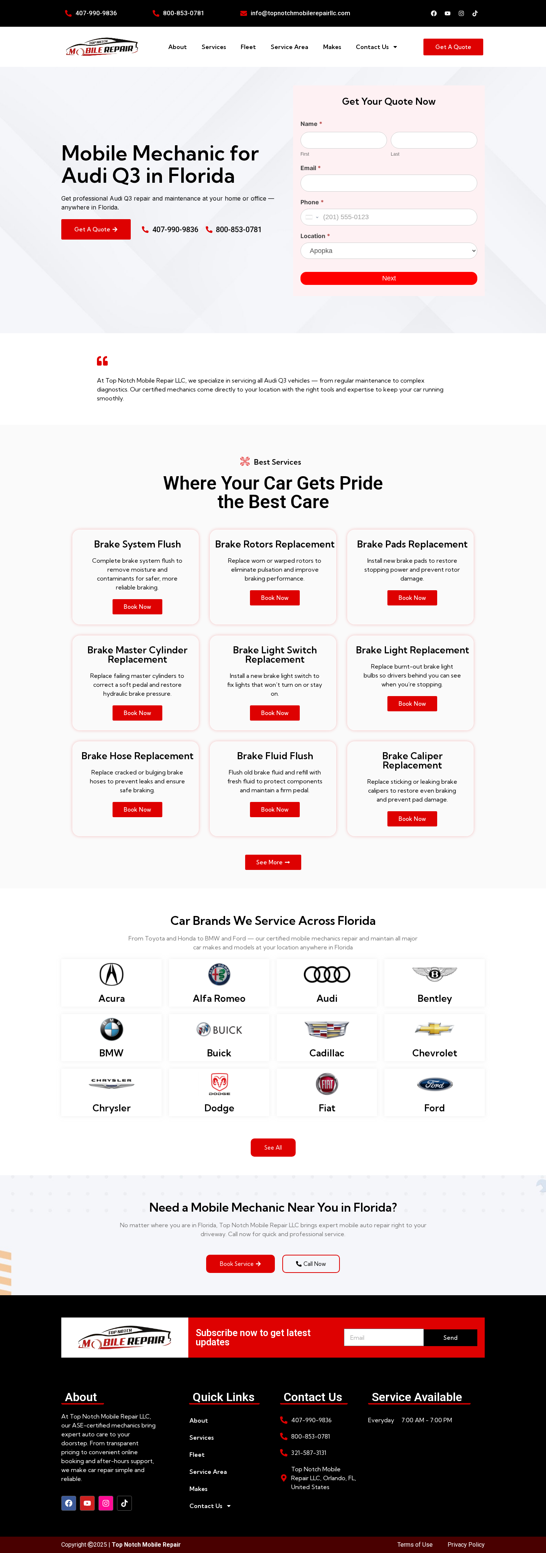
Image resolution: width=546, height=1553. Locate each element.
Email (310, 168)
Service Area (289, 47)
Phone (312, 202)
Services (214, 47)
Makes (332, 47)
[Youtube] (448, 13)
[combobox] (311, 217)
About (177, 47)
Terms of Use (415, 1544)
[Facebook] (434, 13)
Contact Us (372, 47)
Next (389, 278)
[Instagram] (461, 13)
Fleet (248, 47)
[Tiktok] (475, 13)
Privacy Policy (466, 1544)
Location (315, 236)
